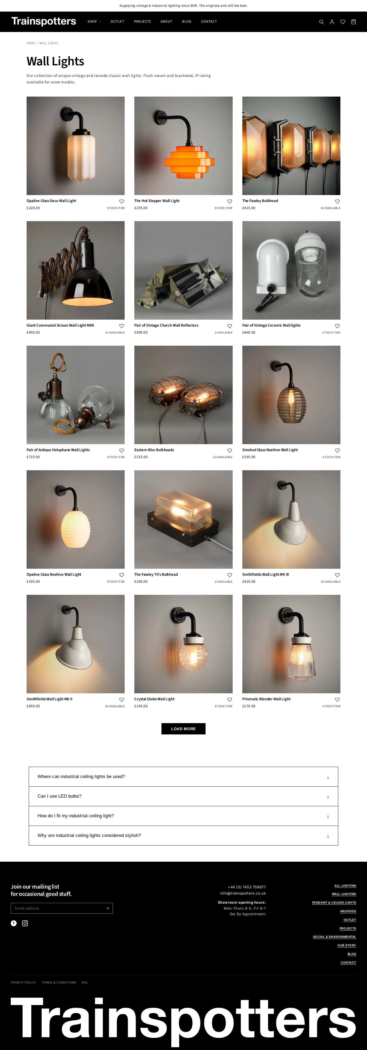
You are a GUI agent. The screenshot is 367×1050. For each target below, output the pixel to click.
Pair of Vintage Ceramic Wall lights (271, 325)
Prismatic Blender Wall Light (266, 699)
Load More (183, 729)
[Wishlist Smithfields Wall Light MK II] (122, 700)
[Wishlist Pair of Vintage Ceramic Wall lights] (337, 326)
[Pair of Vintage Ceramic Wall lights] (291, 270)
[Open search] (321, 21)
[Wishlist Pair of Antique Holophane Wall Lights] (122, 451)
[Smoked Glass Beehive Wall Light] (291, 395)
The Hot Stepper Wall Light (156, 201)
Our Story (346, 945)
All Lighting (345, 886)
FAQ (85, 982)
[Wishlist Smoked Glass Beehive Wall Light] (337, 451)
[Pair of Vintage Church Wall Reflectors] (183, 270)
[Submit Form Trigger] (107, 908)
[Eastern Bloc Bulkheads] (183, 395)
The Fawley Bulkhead (260, 201)
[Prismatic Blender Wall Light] (291, 644)
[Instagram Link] (25, 923)
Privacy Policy (23, 982)
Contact (209, 21)
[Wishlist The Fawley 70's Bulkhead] (230, 575)
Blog (187, 21)
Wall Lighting (344, 894)
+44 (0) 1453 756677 (247, 887)
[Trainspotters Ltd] (44, 21)
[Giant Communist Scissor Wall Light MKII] (76, 270)
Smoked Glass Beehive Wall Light (270, 450)
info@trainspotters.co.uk (243, 893)
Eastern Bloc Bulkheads (154, 450)
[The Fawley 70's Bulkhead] (183, 519)
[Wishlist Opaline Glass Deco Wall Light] (122, 201)
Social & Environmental (334, 937)
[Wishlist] (343, 21)
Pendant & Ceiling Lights (334, 902)
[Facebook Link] (14, 923)
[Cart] (353, 21)
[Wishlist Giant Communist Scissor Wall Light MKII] (122, 326)
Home (31, 43)
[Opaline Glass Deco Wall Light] (76, 146)
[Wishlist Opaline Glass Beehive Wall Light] (122, 575)
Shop (92, 21)
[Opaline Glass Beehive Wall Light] (76, 519)
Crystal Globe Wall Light (154, 699)
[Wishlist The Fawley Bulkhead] (337, 201)
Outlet (117, 21)
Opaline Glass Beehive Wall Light (54, 574)
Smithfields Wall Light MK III (265, 574)
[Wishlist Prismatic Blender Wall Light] (337, 700)
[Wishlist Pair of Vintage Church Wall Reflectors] (230, 326)
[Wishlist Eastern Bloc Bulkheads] (230, 451)
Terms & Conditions (59, 982)
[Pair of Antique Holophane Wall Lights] (76, 395)
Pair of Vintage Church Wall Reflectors (166, 325)
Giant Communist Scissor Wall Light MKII (60, 325)
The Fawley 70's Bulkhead (156, 574)
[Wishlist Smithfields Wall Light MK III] (337, 575)
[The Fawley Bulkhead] (291, 146)
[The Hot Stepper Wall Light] (183, 146)
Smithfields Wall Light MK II (49, 699)
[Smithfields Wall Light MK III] (291, 519)
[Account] (332, 21)
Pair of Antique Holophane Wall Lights (58, 450)
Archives (348, 911)
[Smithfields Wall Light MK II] (76, 644)
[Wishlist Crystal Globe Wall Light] (230, 700)
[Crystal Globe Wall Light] (183, 644)
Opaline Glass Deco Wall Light (51, 201)
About (166, 21)
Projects (142, 21)
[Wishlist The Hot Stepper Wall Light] (230, 201)
